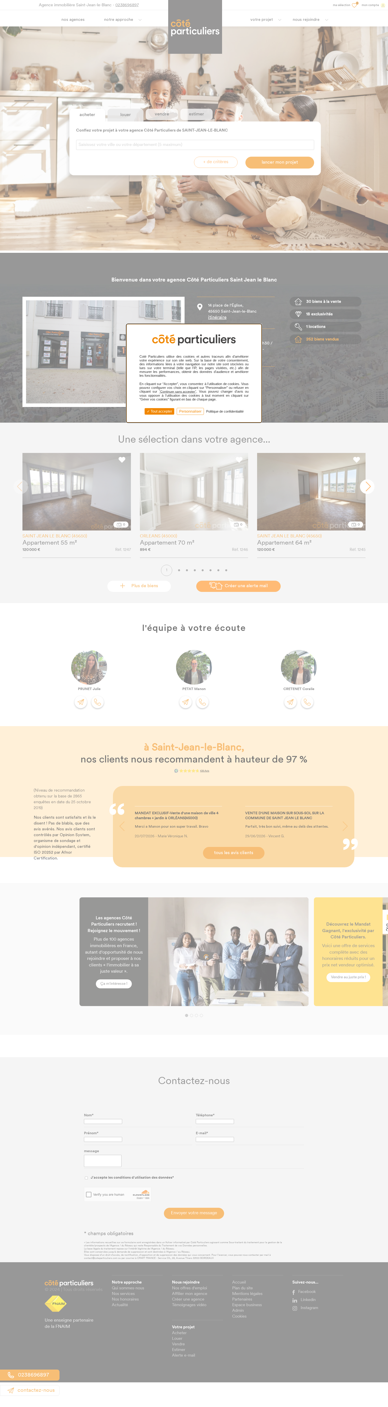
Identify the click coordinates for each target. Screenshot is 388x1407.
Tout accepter (161, 411)
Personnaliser (190, 411)
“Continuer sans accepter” (177, 391)
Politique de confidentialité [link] (225, 411)
